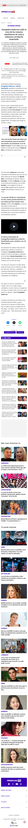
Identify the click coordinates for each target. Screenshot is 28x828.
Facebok (8, 325)
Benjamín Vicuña (21, 18)
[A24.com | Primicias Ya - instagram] (21, 784)
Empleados (13, 18)
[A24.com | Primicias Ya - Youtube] (17, 784)
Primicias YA (3, 22)
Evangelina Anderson (10, 332)
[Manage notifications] (24, 822)
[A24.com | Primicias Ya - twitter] (13, 784)
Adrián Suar (5, 18)
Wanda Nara (20, 332)
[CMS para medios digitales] (14, 825)
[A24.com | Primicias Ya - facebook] (9, 784)
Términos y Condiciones (14, 815)
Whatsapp (20, 325)
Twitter (14, 325)
